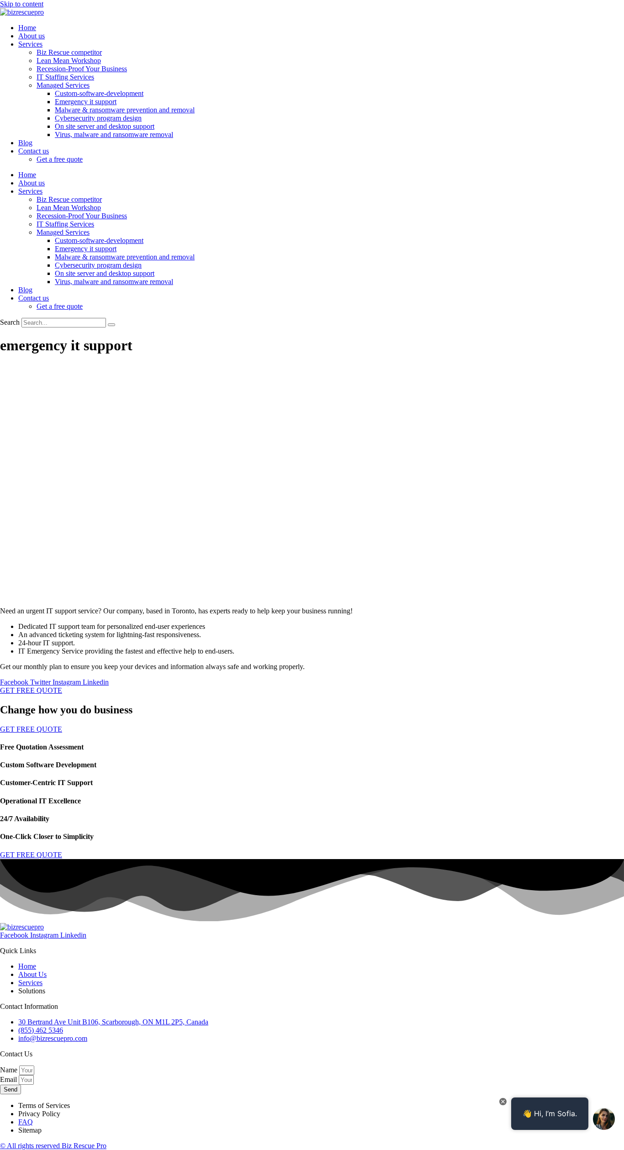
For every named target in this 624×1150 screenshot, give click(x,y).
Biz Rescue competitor (69, 52)
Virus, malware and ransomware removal (114, 134)
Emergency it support (85, 102)
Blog (25, 143)
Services (30, 44)
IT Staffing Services (65, 77)
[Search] (111, 324)
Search (10, 322)
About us (31, 36)
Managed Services (63, 85)
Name (9, 1070)
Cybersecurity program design (98, 118)
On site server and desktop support (104, 126)
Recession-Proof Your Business (82, 69)
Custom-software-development (99, 93)
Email (9, 1079)
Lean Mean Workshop (69, 60)
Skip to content (21, 4)
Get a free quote (60, 159)
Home (27, 28)
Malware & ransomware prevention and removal (125, 110)
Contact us (33, 151)
